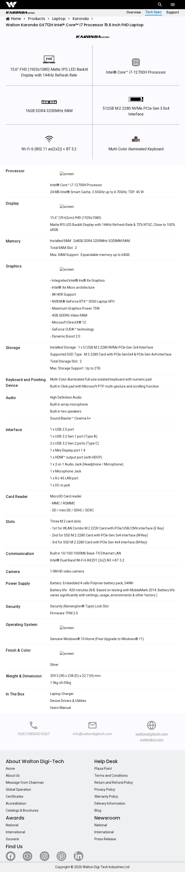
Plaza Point (103, 768)
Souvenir (12, 839)
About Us (13, 775)
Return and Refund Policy (113, 782)
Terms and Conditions (111, 775)
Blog (97, 810)
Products (36, 18)
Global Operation (18, 789)
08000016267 (39, 734)
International (15, 832)
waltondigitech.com (151, 734)
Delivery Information (109, 803)
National (12, 825)
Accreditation (16, 803)
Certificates (14, 796)
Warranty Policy (106, 796)
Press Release (105, 839)
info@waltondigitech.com (92, 734)
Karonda (81, 18)
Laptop (59, 18)
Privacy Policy (104, 789)
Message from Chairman (25, 782)
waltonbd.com (151, 740)
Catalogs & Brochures (22, 810)
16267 (22, 734)
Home (16, 18)
